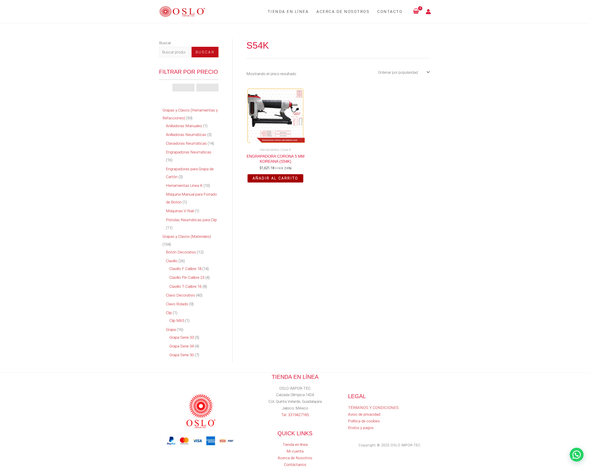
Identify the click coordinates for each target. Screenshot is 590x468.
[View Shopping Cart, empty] (416, 11)
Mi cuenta (295, 451)
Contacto (389, 11)
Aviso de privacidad (364, 414)
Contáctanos (295, 464)
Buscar (165, 43)
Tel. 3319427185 (295, 414)
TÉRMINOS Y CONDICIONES (373, 407)
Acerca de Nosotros (342, 11)
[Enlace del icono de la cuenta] (428, 11)
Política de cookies (364, 421)
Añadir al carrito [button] (275, 178)
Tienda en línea (288, 11)
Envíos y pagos (361, 427)
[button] (577, 455)
